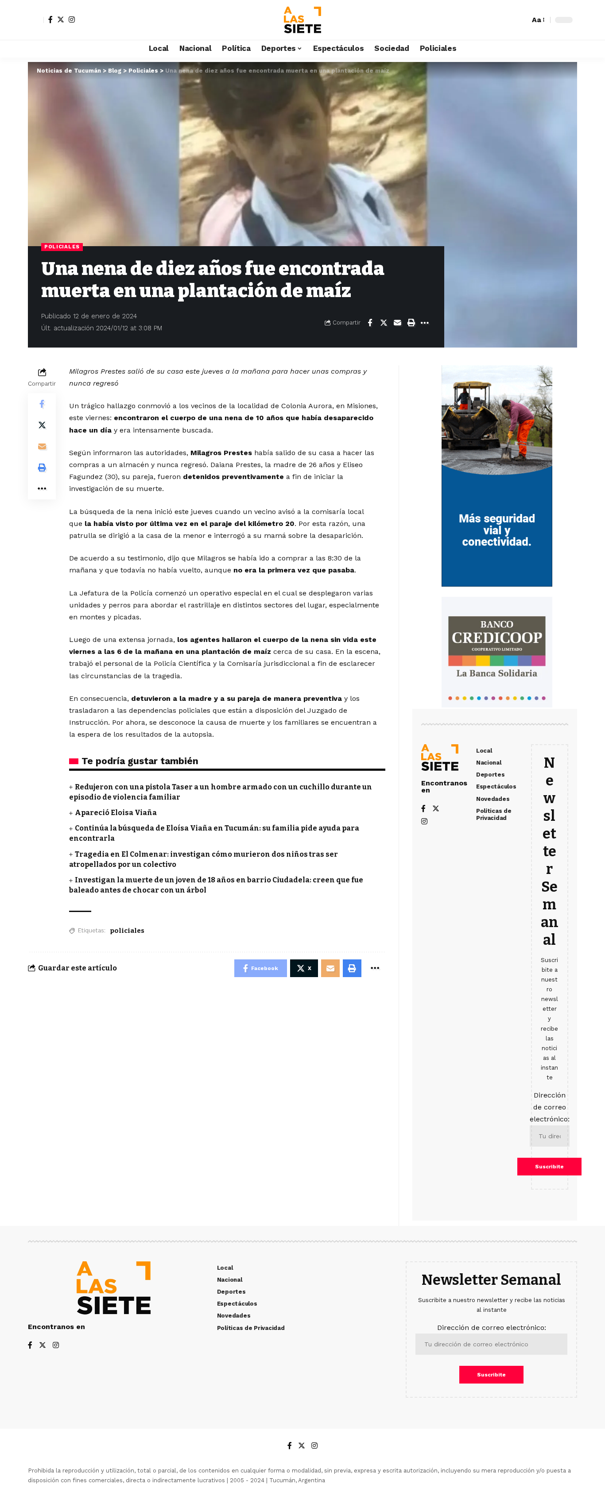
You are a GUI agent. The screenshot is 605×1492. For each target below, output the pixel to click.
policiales (127, 931)
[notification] (507, 19)
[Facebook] (50, 19)
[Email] (397, 323)
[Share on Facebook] (370, 323)
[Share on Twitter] (383, 323)
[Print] (411, 323)
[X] (60, 19)
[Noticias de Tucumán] (302, 20)
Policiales (62, 247)
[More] (425, 323)
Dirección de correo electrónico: (550, 1107)
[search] (520, 19)
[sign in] (36, 20)
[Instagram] (71, 19)
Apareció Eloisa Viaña (116, 812)
